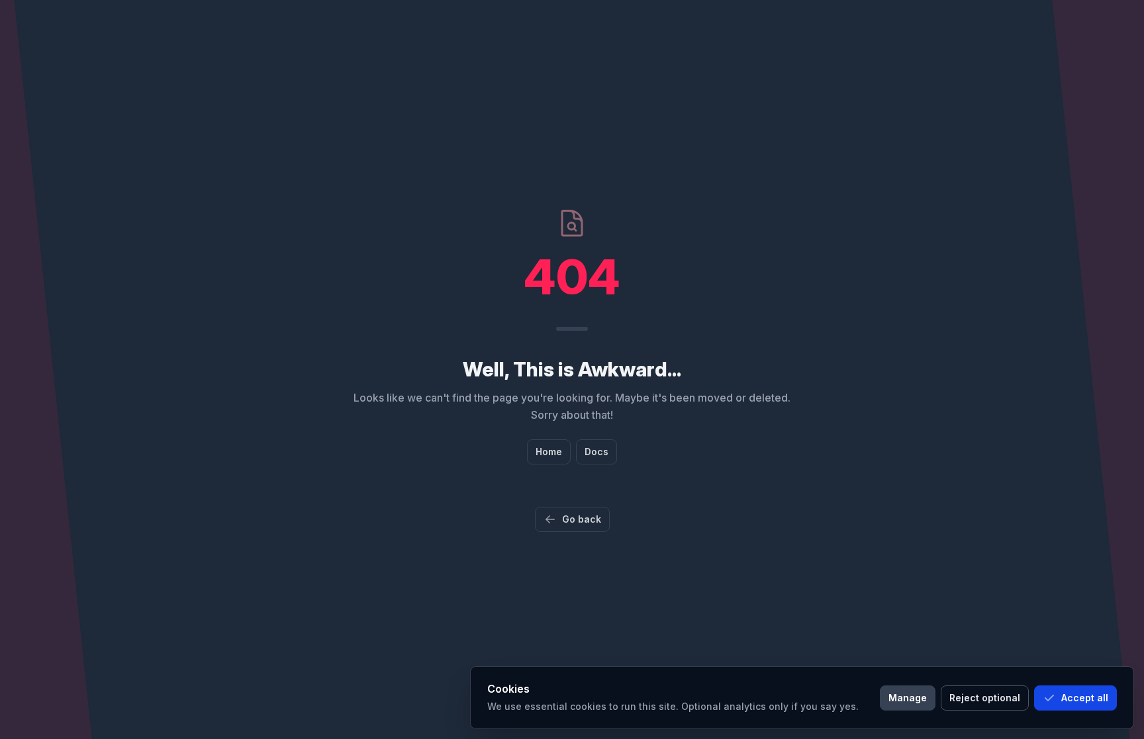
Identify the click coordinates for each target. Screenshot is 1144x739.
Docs (596, 451)
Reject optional (984, 697)
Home (549, 451)
